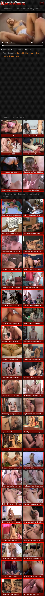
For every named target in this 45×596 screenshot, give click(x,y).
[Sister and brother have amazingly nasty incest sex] (12, 477)
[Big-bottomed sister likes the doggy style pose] (33, 261)
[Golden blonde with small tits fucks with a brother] (12, 387)
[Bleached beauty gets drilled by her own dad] (12, 459)
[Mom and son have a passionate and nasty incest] (33, 242)
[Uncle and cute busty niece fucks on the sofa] (12, 315)
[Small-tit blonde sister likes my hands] (33, 568)
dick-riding (25, 53)
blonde (11, 56)
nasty (32, 53)
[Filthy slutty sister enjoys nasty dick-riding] (12, 369)
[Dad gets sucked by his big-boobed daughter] (12, 351)
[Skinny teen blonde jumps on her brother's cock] (12, 513)
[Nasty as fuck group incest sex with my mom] (12, 279)
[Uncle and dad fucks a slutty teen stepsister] (12, 297)
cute (17, 56)
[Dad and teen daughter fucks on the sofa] (33, 586)
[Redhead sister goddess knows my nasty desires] (12, 568)
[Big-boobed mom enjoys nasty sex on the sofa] (12, 586)
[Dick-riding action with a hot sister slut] (12, 495)
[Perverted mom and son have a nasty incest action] (33, 369)
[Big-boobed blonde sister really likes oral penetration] (33, 477)
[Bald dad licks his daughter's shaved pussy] (12, 206)
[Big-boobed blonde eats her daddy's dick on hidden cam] (33, 315)
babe (5, 56)
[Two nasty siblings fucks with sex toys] (12, 405)
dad (18, 53)
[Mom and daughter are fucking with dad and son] (12, 242)
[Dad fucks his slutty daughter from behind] (33, 550)
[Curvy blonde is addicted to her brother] (33, 513)
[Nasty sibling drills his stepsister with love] (33, 387)
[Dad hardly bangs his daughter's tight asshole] (12, 261)
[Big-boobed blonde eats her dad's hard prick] (33, 351)
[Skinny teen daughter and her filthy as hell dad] (33, 206)
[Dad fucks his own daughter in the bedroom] (33, 224)
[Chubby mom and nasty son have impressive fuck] (33, 423)
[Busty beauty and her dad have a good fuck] (33, 531)
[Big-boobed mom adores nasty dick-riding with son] (12, 550)
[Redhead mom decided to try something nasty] (12, 333)
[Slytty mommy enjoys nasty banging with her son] (33, 441)
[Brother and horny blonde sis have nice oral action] (33, 459)
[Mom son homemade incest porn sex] (13, 3)
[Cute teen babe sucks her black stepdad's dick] (12, 441)
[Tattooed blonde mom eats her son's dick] (33, 333)
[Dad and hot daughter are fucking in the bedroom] (12, 531)
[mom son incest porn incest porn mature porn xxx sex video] (42, 3)
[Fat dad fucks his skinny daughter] (33, 279)
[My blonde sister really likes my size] (33, 297)
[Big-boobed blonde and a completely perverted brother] (12, 423)
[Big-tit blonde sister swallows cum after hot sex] (33, 405)
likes (37, 53)
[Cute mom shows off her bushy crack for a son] (12, 224)
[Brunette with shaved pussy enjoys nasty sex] (33, 495)
